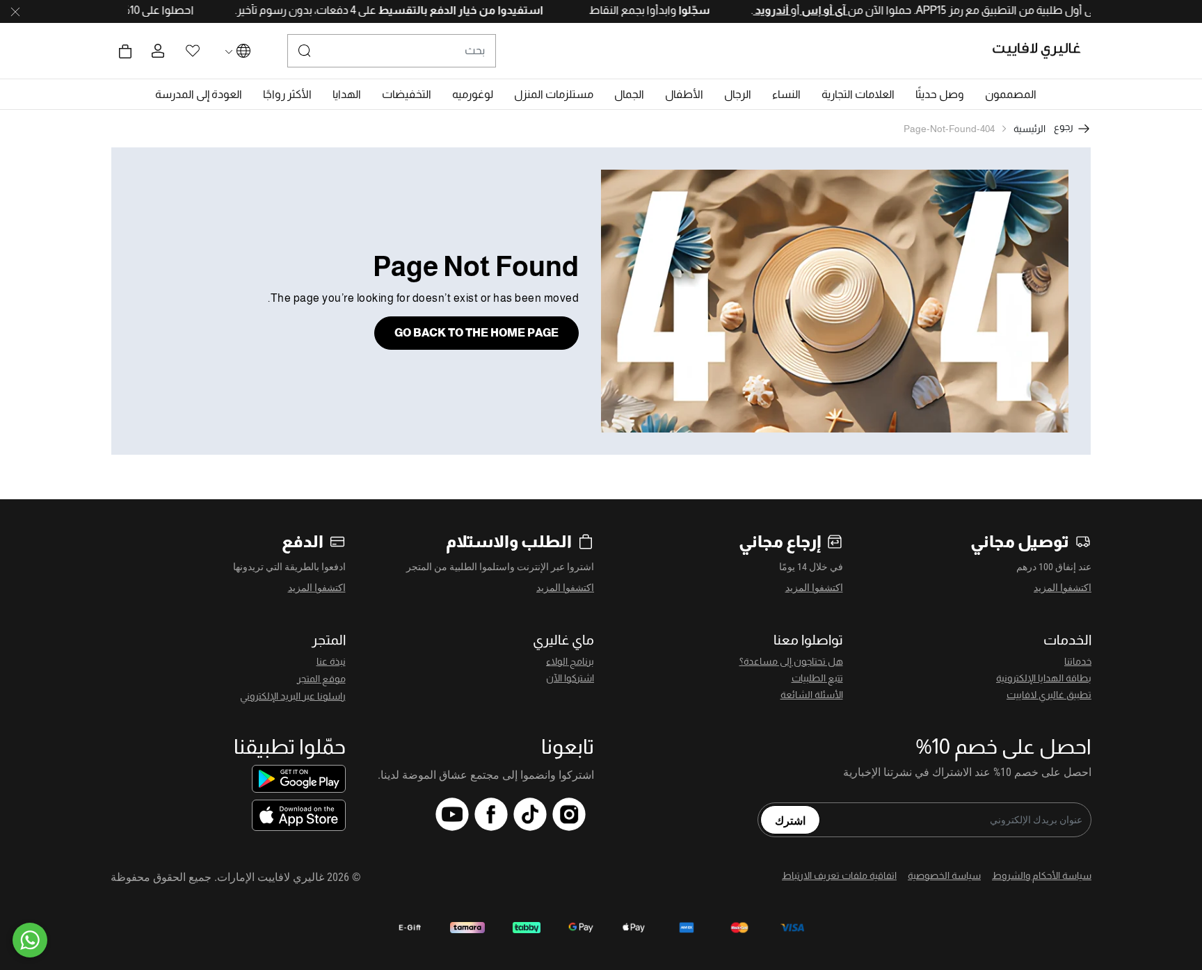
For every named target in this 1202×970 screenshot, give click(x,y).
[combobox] (391, 50)
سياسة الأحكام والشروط (1041, 875)
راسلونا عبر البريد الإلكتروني (293, 696)
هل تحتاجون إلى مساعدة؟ (791, 661)
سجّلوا (667, 10)
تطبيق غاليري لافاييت (1049, 694)
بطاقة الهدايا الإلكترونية (1043, 678)
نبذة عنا (331, 661)
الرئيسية (1029, 128)
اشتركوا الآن (570, 678)
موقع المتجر (321, 678)
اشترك (790, 820)
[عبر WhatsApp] (30, 940)
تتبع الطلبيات (817, 678)
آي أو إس (798, 10)
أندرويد (745, 10)
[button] (1010, 94)
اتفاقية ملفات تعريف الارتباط (839, 875)
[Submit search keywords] (304, 50)
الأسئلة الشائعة (811, 694)
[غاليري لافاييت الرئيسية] (1042, 51)
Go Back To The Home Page (476, 333)
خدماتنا (1077, 661)
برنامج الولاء (570, 661)
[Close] (15, 11)
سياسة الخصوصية (944, 875)
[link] (858, 94)
